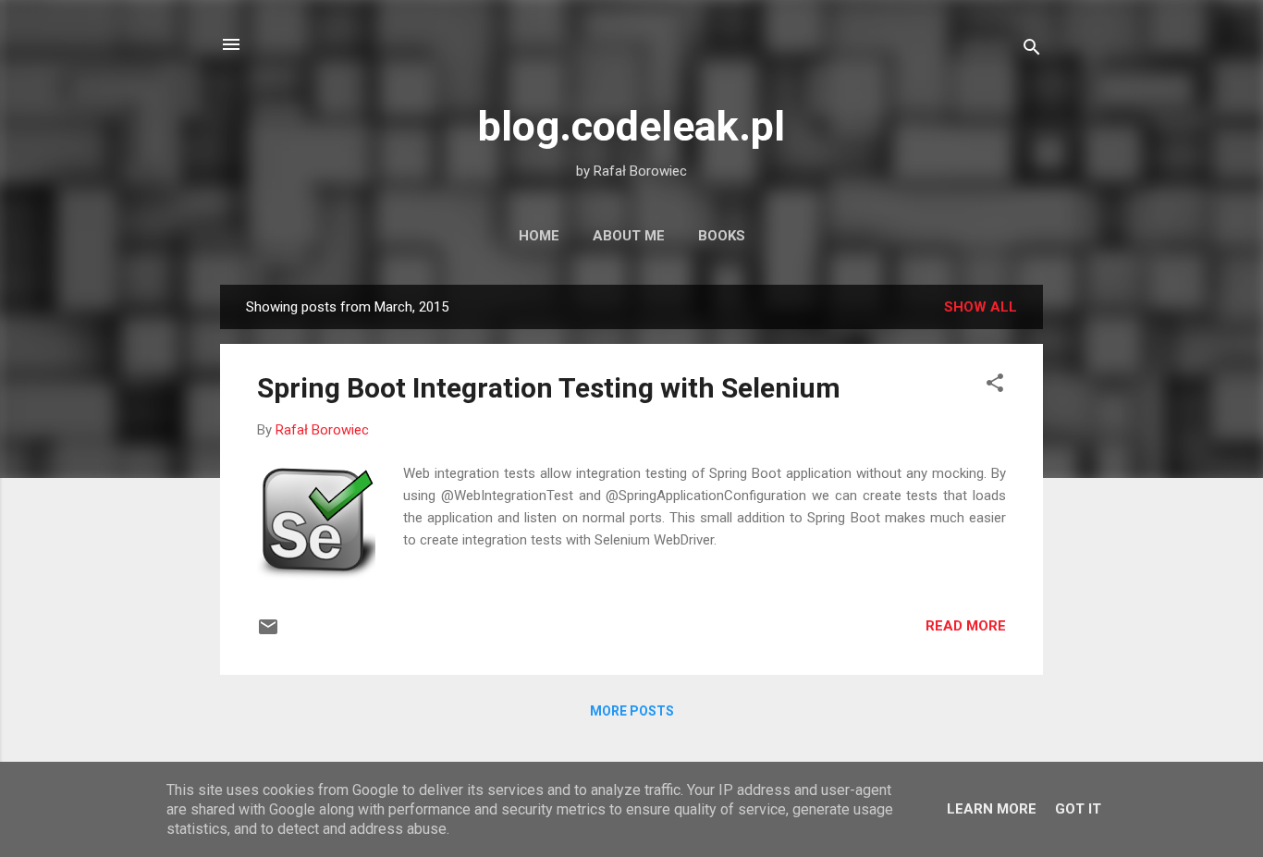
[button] (995, 386)
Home (539, 235)
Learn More (991, 809)
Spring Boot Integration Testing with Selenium (548, 388)
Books (721, 235)
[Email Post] (268, 633)
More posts (632, 711)
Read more (966, 626)
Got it (1078, 809)
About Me (629, 235)
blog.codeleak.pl (631, 126)
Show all (980, 307)
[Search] (1032, 50)
